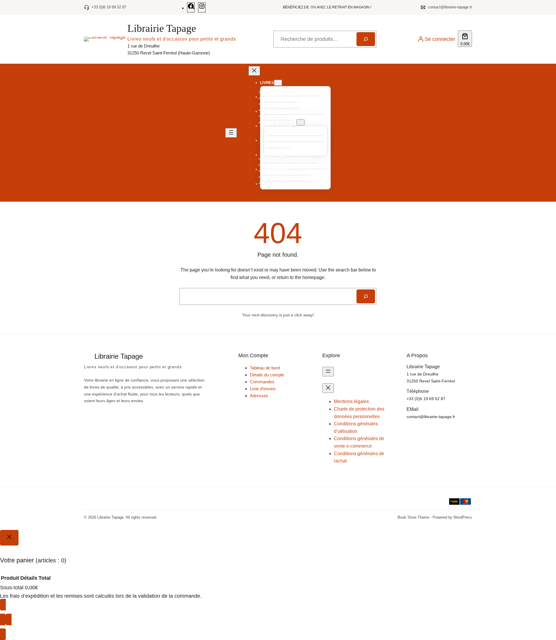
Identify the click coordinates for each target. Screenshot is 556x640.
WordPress (462, 517)
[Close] (9, 538)
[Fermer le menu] (254, 71)
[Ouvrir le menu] (231, 133)
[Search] (365, 296)
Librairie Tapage (161, 28)
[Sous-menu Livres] (278, 83)
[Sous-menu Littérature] (301, 122)
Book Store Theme (413, 517)
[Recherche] (365, 39)
